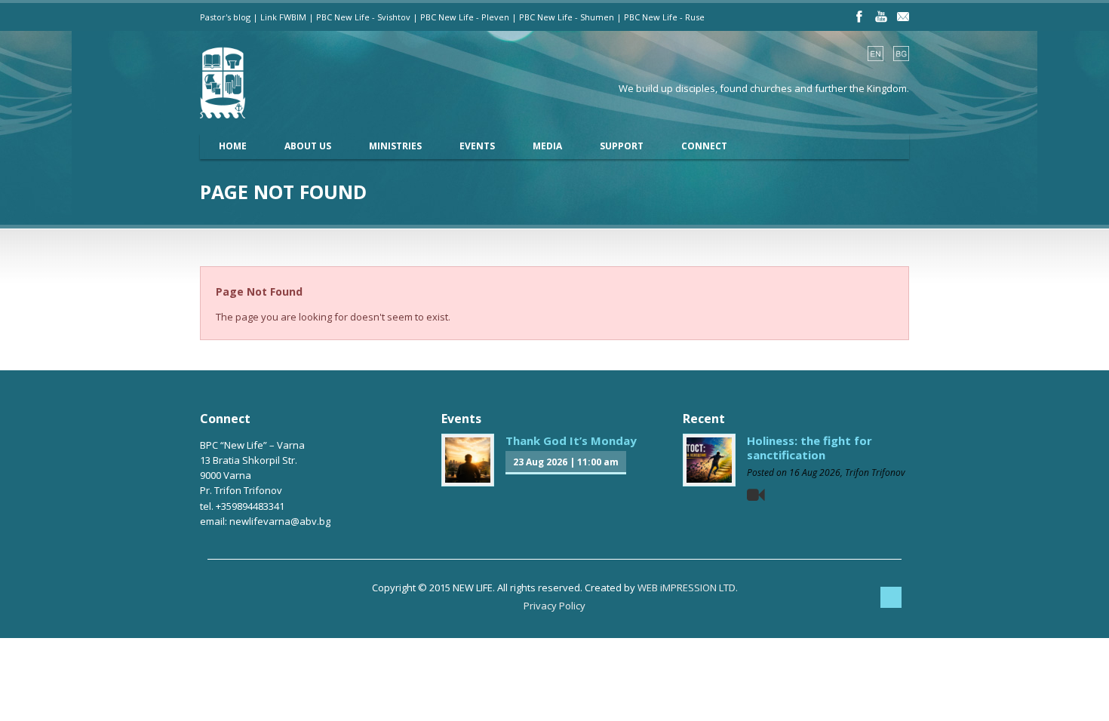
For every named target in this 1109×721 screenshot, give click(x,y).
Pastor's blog (225, 17)
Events (477, 146)
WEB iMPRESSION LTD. (687, 587)
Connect (704, 146)
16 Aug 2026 (814, 472)
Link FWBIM (283, 17)
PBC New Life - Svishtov (363, 17)
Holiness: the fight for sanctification (809, 448)
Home (233, 146)
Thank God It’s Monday (571, 440)
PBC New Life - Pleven (464, 17)
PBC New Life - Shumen (566, 17)
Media (547, 146)
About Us (307, 146)
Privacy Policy (554, 605)
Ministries (395, 146)
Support (622, 146)
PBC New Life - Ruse (664, 17)
